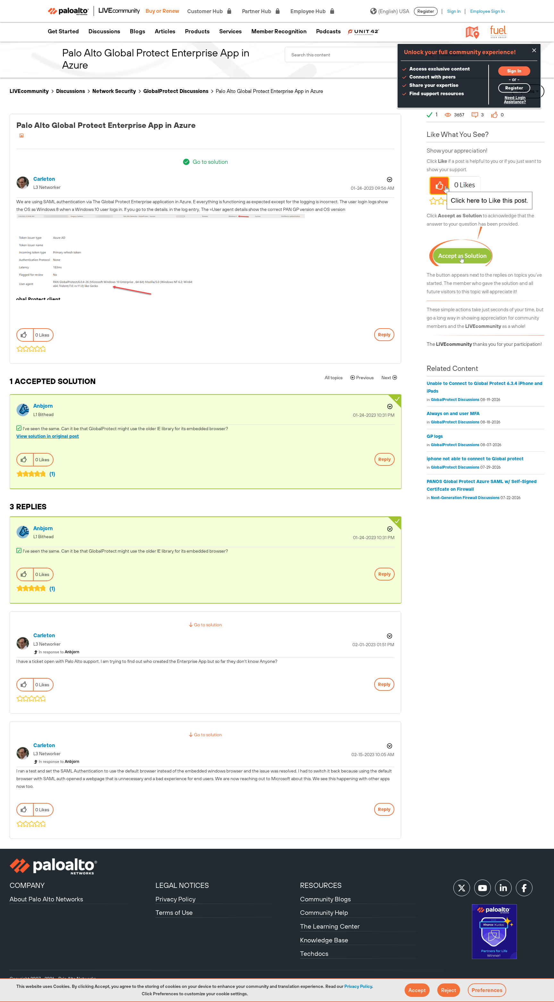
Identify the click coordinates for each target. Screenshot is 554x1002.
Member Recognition (278, 31)
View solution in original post (47, 436)
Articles (165, 31)
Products (197, 31)
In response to (59, 652)
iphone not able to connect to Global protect (475, 458)
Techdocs (314, 953)
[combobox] (362, 54)
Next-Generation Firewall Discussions (465, 498)
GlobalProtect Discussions (175, 91)
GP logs (435, 436)
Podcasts (328, 31)
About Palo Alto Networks (46, 899)
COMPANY (27, 885)
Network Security (114, 91)
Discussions (104, 31)
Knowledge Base (324, 940)
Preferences (487, 990)
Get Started (63, 31)
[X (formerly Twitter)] (461, 888)
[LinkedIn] (503, 888)
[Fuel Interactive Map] (473, 32)
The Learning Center (330, 926)
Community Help (324, 912)
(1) (52, 474)
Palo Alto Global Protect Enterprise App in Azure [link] (269, 91)
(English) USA (393, 11)
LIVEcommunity (29, 91)
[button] (417, 990)
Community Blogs (325, 899)
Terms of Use (174, 912)
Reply (384, 334)
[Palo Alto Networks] (82, 866)
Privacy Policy (358, 986)
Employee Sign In (487, 11)
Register (425, 11)
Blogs (137, 31)
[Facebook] (524, 888)
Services (230, 31)
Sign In (454, 11)
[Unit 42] (363, 31)
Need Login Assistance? (515, 100)
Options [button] (388, 179)
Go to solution (210, 161)
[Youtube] (482, 888)
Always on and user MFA (453, 413)
